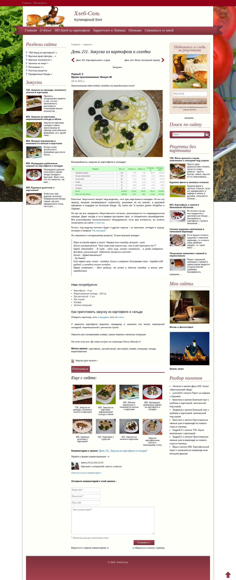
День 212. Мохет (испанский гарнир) (142, 60)
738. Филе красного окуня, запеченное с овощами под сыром (189, 159)
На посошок (98, 230)
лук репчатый (109, 348)
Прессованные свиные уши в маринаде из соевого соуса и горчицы (189, 423)
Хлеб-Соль (87, 13)
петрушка (142, 348)
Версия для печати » (87, 360)
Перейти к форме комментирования (88, 456)
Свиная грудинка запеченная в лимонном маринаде (187, 230)
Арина (84, 463)
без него (119, 317)
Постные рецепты (37, 70)
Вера (175, 447)
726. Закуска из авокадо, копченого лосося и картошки (82, 409)
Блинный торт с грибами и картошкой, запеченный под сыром (189, 403)
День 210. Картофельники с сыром (93, 60)
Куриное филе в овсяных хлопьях (189, 182)
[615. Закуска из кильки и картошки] (129, 434)
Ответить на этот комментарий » (86, 473)
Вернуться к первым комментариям (88, 548)
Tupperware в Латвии (109, 30)
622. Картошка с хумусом (106, 438)
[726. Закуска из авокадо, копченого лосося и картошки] (82, 405)
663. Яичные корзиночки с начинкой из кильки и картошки (129, 406)
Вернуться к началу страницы (150, 548)
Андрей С (178, 430)
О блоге (45, 30)
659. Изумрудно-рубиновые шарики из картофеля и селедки (152, 406)
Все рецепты (40, 3)
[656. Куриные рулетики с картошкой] (82, 434)
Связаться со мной (159, 30)
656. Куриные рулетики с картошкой (82, 439)
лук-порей (122, 348)
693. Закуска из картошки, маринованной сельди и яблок (105, 411)
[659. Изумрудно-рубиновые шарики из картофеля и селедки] (152, 400)
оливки (132, 348)
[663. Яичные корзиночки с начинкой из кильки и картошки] (129, 400)
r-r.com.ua (99, 222)
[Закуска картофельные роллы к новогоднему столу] (152, 435)
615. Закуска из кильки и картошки (129, 438)
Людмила (178, 409)
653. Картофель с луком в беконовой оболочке (184, 205)
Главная (26, 3)
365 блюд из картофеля (72, 30)
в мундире (103, 317)
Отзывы (135, 30)
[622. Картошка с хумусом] (106, 434)
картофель (94, 348)
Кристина (177, 399)
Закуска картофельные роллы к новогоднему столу (152, 441)
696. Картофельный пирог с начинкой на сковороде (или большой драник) (189, 450)
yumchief (177, 393)
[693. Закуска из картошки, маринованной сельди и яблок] (106, 405)
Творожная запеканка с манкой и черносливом (188, 254)
